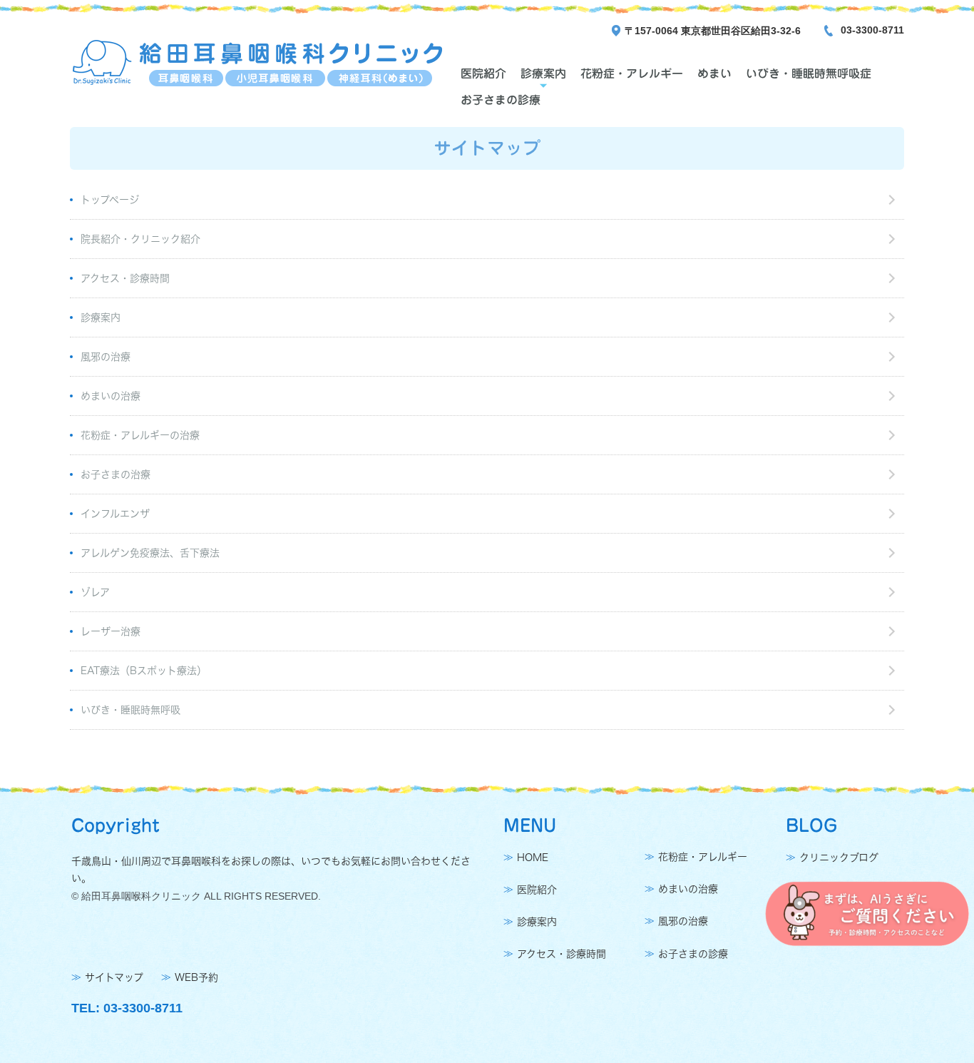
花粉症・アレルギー (631, 73)
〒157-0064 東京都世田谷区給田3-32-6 (713, 30)
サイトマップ (114, 977)
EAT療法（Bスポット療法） (144, 671)
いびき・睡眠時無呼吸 (130, 710)
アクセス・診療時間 (125, 278)
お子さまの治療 (115, 474)
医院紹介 (483, 73)
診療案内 (543, 73)
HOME (532, 858)
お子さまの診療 (500, 100)
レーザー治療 (110, 631)
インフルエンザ (115, 514)
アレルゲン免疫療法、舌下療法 (150, 553)
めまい (714, 73)
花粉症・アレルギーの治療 (140, 435)
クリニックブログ (838, 858)
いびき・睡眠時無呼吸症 (808, 73)
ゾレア (95, 592)
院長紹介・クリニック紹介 (140, 239)
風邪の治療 (105, 357)
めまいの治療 (110, 396)
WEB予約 (196, 977)
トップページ (110, 200)
